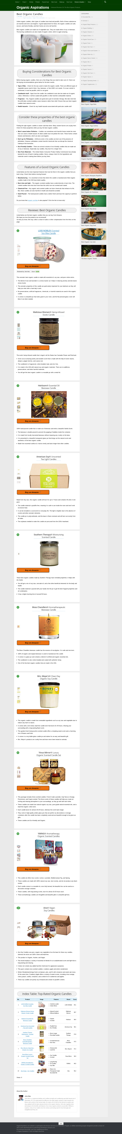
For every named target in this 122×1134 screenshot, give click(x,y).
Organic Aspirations (33, 7)
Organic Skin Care (88, 73)
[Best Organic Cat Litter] (93, 234)
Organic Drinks (87, 35)
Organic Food (86, 43)
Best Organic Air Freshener (89, 192)
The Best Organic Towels (89, 258)
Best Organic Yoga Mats (88, 104)
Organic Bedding (87, 28)
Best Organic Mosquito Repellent (91, 175)
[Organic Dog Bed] (93, 151)
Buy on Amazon (32, 266)
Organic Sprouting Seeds (89, 80)
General (85, 20)
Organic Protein (87, 65)
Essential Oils (86, 17)
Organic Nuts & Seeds (89, 58)
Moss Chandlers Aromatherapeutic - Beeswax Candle (27, 1041)
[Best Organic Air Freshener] (93, 184)
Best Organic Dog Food (88, 225)
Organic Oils (86, 62)
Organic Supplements (89, 84)
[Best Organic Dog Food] (93, 217)
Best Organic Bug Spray (88, 209)
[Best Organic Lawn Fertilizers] (93, 134)
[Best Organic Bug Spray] (93, 201)
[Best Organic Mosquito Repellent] (93, 168)
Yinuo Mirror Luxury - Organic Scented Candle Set (27, 1056)
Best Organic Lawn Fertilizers (90, 142)
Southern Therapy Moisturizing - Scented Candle (27, 1034)
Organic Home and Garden (39, 18)
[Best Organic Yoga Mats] (93, 96)
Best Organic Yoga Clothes (89, 126)
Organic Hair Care (88, 47)
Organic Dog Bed (86, 159)
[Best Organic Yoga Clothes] (93, 115)
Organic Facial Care (88, 39)
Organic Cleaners (87, 32)
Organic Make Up (87, 54)
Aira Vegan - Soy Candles (27, 1071)
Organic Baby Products (89, 24)
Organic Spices (87, 77)
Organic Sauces (87, 69)
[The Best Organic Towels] (93, 251)
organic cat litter (33, 200)
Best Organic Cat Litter (88, 242)
